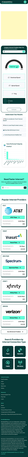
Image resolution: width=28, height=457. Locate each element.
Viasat (2, 383)
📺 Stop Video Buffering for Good (11, 130)
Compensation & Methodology (8, 412)
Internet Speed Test (5, 394)
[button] (23, 52)
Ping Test (3, 396)
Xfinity (2, 388)
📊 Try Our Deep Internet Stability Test (12, 134)
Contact (3, 407)
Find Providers (4, 379)
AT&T (2, 381)
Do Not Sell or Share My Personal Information (11, 414)
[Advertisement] (14, 25)
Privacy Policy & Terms (6, 409)
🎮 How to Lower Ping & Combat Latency (13, 125)
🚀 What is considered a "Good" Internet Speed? (13, 119)
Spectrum (3, 386)
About (2, 405)
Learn (2, 399)
